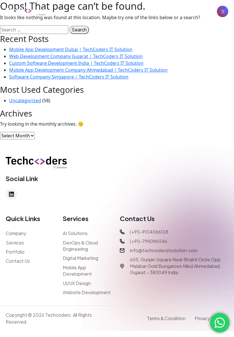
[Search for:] (34, 29)
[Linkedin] (11, 194)
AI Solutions (75, 233)
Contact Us (18, 261)
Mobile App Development (77, 270)
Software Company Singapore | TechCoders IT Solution (68, 77)
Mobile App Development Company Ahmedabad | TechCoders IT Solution (88, 70)
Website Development (87, 292)
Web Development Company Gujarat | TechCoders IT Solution (76, 56)
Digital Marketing (80, 258)
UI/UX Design (77, 283)
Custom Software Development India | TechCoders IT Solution (76, 63)
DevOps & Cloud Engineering (80, 246)
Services (15, 243)
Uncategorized (25, 100)
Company (16, 233)
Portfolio (15, 252)
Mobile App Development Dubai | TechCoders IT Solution (70, 49)
